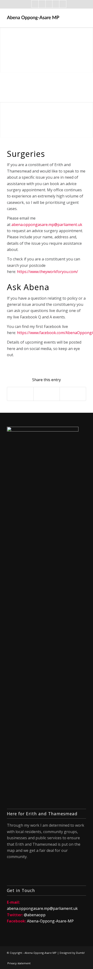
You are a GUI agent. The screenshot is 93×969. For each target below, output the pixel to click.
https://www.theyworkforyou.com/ (47, 271)
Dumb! (80, 953)
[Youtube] (62, 4)
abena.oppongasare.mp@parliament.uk (46, 224)
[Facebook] (35, 4)
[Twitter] (42, 4)
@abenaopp (35, 914)
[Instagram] (55, 4)
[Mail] (49, 4)
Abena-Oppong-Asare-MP (50, 921)
